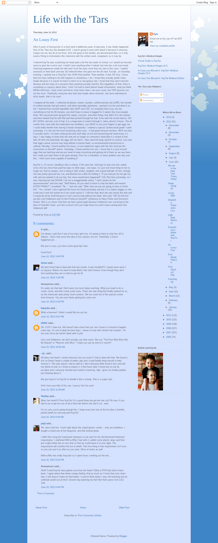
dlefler (44, 323)
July (171, 157)
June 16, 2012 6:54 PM (52, 460)
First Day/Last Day (172, 271)
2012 (169, 121)
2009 (169, 324)
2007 (169, 332)
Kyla (155, 34)
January (173, 307)
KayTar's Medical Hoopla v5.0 (152, 66)
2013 (169, 117)
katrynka (45, 308)
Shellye (45, 396)
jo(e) (43, 423)
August (173, 153)
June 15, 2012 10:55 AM (53, 347)
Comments (147, 100)
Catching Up (172, 280)
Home (83, 507)
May (171, 287)
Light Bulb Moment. (172, 219)
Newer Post (41, 507)
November (174, 132)
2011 (169, 315)
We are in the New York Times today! (172, 172)
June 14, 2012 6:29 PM (52, 301)
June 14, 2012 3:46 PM (52, 256)
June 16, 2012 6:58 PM (52, 487)
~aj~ (43, 353)
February (173, 300)
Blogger (123, 536)
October (173, 139)
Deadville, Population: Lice (172, 205)
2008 (169, 328)
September (174, 146)
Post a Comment (45, 493)
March (172, 296)
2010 (169, 319)
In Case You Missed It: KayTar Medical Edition (161, 78)
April (171, 291)
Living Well (171, 194)
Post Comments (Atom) (89, 515)
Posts (145, 95)
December (174, 125)
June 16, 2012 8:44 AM (52, 417)
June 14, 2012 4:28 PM (52, 277)
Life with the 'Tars (70, 19)
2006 (169, 337)
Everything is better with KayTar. (172, 234)
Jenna (44, 263)
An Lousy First (172, 247)
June (171, 162)
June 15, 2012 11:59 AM (53, 389)
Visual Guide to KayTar (149, 61)
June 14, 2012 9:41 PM (52, 316)
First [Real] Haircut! (172, 258)
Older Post (124, 507)
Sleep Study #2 (172, 186)
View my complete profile (162, 46)
